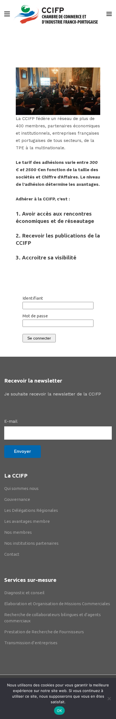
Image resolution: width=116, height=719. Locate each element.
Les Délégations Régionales (31, 510)
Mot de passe (35, 315)
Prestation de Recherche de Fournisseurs (44, 631)
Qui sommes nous (21, 488)
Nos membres (18, 532)
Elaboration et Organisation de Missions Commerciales (57, 603)
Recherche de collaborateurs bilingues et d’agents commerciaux (52, 617)
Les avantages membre (27, 521)
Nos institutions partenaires (31, 543)
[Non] (109, 698)
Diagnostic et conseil (24, 592)
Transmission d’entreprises (30, 642)
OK (59, 710)
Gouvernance (17, 499)
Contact (11, 554)
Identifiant (33, 298)
